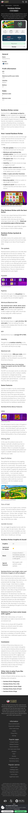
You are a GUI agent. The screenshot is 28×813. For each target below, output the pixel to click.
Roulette (14, 756)
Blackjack (14, 751)
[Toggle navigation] (26, 2)
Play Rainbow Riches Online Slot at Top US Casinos (11, 205)
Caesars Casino (14, 767)
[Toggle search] (23, 2)
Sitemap (14, 735)
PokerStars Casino (14, 772)
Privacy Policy (14, 733)
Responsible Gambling (14, 726)
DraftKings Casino (14, 769)
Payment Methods (14, 746)
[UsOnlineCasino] (6, 2)
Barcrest (16, 10)
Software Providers (14, 744)
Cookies (14, 731)
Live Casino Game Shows (14, 749)
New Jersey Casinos (14, 761)
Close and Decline (7, 811)
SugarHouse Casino (14, 776)
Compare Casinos (14, 742)
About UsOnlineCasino (14, 724)
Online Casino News (14, 728)
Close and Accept (21, 811)
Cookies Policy (17, 809)
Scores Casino (14, 774)
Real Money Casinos (14, 758)
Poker (14, 754)
